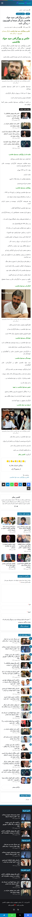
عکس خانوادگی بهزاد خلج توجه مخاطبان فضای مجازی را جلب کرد (11, 144)
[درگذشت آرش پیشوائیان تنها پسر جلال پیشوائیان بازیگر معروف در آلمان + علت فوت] (26, 682)
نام (29, 604)
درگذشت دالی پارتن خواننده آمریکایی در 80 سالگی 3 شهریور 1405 (11, 656)
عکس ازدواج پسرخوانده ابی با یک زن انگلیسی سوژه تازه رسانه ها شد (10, 673)
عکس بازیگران (20, 13)
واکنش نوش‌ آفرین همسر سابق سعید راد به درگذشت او (8, 565)
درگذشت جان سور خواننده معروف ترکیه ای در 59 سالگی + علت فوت (11, 746)
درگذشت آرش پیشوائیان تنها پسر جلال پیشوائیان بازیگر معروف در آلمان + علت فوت (10, 681)
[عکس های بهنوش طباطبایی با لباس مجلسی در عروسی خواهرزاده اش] (26, 115)
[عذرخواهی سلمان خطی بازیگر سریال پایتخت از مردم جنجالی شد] (26, 707)
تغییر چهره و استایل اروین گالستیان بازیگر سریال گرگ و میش (24, 528)
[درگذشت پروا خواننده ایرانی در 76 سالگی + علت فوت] (26, 723)
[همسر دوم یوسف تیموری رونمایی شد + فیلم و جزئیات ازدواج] (26, 649)
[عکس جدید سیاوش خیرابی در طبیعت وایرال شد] (26, 126)
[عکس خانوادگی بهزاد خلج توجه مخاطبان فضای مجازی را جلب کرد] (26, 144)
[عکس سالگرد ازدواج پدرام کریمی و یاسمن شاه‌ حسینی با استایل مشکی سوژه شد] (26, 133)
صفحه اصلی (26, 10)
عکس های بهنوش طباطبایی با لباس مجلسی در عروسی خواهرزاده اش (11, 116)
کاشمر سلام (16, 497)
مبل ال (27, 799)
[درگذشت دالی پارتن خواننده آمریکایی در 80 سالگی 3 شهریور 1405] (26, 657)
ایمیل (29, 612)
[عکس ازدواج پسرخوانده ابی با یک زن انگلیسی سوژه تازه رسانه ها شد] (26, 674)
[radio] (8, 461)
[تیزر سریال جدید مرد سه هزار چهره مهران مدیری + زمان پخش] (26, 641)
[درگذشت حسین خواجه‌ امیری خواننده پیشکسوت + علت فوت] (26, 699)
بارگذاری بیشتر (16, 787)
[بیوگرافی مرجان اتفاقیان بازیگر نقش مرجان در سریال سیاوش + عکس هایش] (24, 539)
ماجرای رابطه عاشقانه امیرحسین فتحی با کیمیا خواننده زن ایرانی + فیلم (10, 690)
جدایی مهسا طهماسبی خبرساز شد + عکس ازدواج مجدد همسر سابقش (10, 714)
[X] (24, 484)
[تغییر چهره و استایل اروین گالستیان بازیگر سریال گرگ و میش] (24, 521)
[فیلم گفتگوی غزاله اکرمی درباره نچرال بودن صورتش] (24, 558)
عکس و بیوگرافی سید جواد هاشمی (19, 477)
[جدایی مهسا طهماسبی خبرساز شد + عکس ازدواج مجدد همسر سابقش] (26, 715)
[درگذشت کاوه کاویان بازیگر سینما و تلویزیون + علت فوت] (26, 780)
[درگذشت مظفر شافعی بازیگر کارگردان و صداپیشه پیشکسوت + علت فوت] (26, 764)
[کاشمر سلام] (23, 3)
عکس (20, 10)
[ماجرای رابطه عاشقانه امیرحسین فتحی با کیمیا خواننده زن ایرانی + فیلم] (26, 691)
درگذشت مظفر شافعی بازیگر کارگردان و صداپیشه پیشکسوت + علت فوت (10, 763)
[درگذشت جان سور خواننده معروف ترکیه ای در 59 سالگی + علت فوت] (26, 747)
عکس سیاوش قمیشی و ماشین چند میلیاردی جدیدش (9, 546)
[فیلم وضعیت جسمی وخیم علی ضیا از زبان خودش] (26, 739)
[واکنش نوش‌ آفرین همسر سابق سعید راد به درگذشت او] (8, 558)
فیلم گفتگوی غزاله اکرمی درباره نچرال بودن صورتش (24, 565)
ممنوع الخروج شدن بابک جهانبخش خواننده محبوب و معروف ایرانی (8, 528)
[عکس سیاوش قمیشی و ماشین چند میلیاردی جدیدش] (8, 539)
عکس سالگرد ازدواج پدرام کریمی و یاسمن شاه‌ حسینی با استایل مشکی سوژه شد (10, 134)
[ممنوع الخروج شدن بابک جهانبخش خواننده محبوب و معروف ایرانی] (8, 521)
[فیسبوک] (28, 484)
